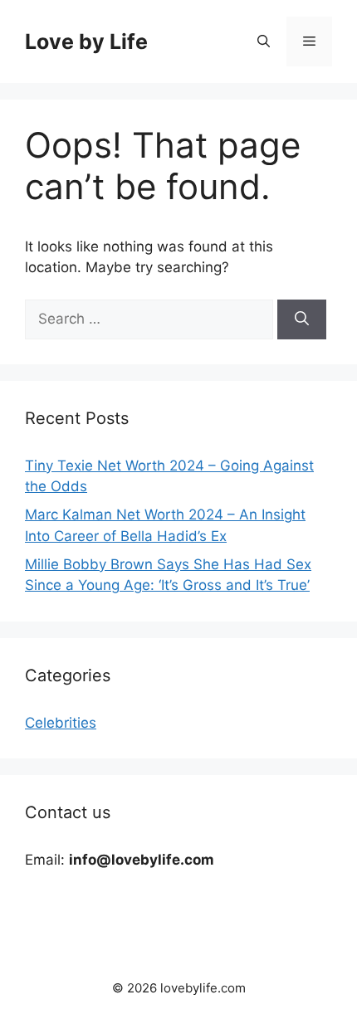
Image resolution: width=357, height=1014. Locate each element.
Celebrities (60, 722)
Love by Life (86, 41)
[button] (263, 41)
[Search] (301, 319)
